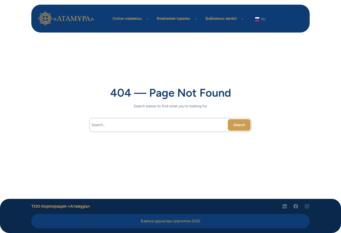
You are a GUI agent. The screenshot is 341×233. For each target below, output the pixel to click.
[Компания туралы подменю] (196, 18)
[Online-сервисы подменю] (147, 18)
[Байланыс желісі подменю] (242, 18)
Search (239, 125)
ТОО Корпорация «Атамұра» (60, 206)
